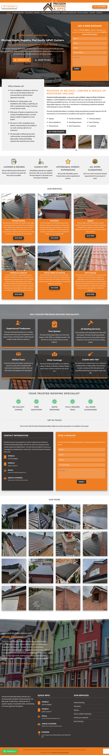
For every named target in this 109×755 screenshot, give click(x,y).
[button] (10, 751)
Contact (99, 12)
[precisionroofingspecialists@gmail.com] (52, 1)
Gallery (92, 12)
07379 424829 (84, 30)
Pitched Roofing (18, 12)
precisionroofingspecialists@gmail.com (17, 472)
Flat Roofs (29, 12)
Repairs (37, 12)
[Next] (107, 143)
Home (9, 12)
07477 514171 (13, 466)
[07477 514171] (56, 1)
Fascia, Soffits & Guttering (50, 12)
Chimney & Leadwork (68, 12)
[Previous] (46, 143)
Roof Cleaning (83, 12)
